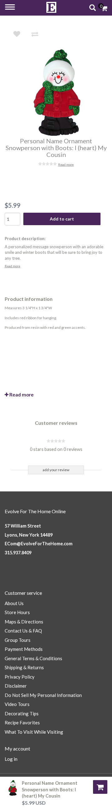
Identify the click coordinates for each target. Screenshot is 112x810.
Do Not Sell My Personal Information (43, 695)
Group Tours (17, 640)
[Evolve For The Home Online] (51, 7)
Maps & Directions (24, 621)
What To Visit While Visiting (34, 732)
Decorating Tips (22, 713)
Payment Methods (24, 649)
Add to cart (62, 218)
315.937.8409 (18, 552)
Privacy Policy (20, 677)
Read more (66, 164)
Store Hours (17, 612)
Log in (11, 759)
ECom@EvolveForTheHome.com (38, 543)
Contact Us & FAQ (23, 630)
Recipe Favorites (22, 722)
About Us (14, 603)
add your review (56, 469)
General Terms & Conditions (33, 658)
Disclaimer (16, 686)
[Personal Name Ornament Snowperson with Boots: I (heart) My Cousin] (60, 92)
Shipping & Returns (24, 667)
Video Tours (17, 704)
